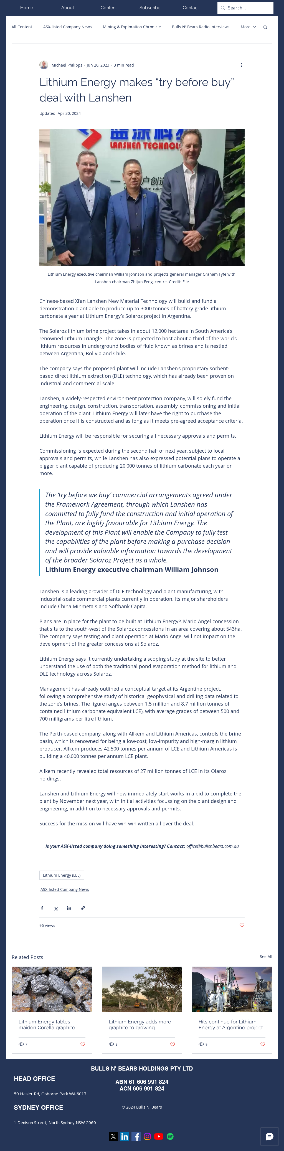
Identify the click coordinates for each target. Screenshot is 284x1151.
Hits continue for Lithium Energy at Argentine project (231, 1024)
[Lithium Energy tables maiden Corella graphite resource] (52, 989)
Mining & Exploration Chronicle (132, 26)
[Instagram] (147, 1136)
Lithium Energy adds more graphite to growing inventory (140, 1024)
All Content (22, 26)
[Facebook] (136, 1136)
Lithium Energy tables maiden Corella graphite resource (47, 1024)
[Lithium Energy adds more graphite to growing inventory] (142, 989)
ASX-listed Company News (67, 26)
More (245, 26)
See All (266, 956)
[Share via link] (82, 908)
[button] (108, 7)
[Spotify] (170, 1136)
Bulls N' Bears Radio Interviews (201, 26)
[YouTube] (158, 1136)
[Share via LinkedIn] (69, 908)
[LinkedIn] (124, 1136)
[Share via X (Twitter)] (55, 908)
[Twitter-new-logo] (113, 1136)
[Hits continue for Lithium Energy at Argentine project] (232, 989)
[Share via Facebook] (42, 908)
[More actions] (241, 65)
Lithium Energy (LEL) (61, 875)
